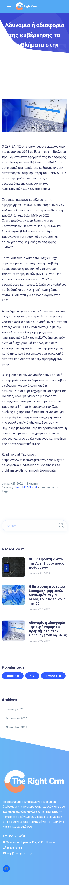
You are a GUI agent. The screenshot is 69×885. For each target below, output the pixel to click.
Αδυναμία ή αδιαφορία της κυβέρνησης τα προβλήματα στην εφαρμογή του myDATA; (48, 628)
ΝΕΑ (16, 487)
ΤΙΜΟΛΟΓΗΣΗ (28, 487)
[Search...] (61, 525)
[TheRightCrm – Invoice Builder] (26, 6)
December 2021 (17, 718)
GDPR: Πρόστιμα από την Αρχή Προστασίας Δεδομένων (46, 563)
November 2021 (16, 727)
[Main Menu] (9, 6)
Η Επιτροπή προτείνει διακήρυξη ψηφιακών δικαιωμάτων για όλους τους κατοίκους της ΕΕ (47, 595)
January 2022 (15, 709)
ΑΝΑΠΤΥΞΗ (13, 676)
